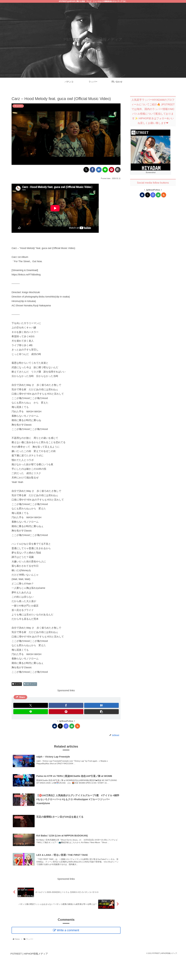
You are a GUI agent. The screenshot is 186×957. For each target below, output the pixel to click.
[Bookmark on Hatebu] (99, 169)
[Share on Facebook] (92, 169)
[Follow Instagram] (66, 726)
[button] (118, 169)
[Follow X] (60, 726)
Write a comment (68, 930)
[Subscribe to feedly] (71, 726)
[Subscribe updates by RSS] (77, 726)
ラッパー (18, 684)
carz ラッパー (31, 684)
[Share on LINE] (105, 169)
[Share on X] (86, 169)
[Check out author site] (54, 726)
